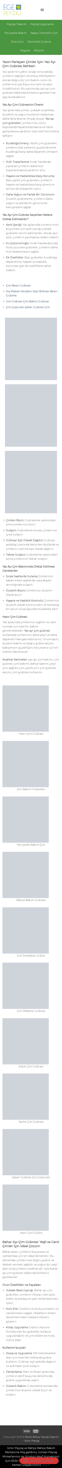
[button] (39, 1460)
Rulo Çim (17, 41)
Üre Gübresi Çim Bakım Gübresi (28, 301)
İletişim (39, 50)
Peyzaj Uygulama (42, 24)
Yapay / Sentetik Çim (44, 33)
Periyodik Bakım (15, 33)
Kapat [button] (46, 1465)
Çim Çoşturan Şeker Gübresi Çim (28, 307)
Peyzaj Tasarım (17, 24)
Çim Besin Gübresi (18, 285)
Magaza (25, 50)
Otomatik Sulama (39, 41)
